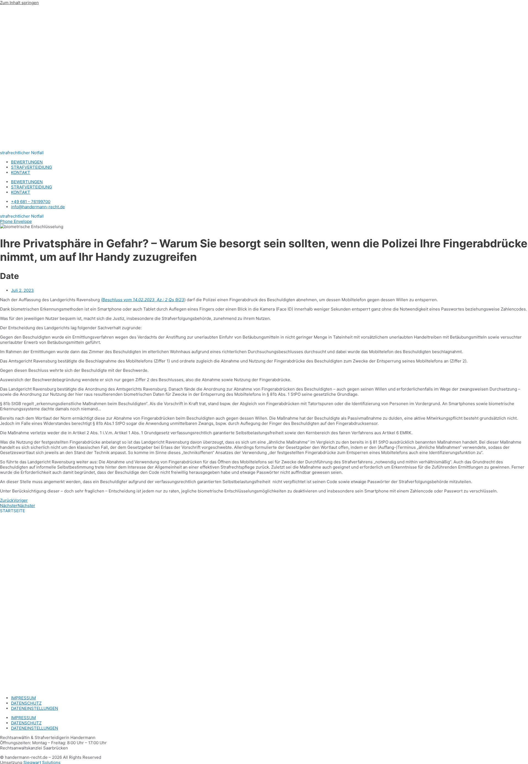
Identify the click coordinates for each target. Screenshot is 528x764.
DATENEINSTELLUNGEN (34, 708)
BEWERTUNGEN (27, 162)
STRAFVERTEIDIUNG (31, 167)
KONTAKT (20, 172)
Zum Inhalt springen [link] (19, 2)
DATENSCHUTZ (26, 703)
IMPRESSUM (23, 698)
